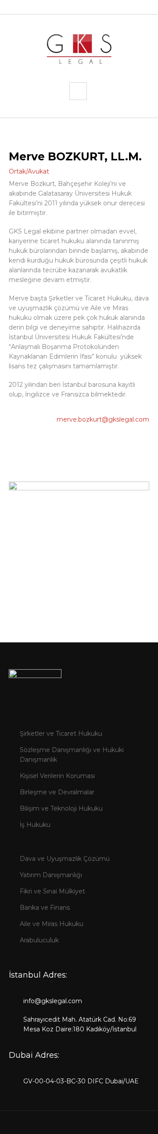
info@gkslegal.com (52, 1001)
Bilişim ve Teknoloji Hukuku (61, 808)
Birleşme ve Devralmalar (57, 792)
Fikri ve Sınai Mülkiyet (52, 891)
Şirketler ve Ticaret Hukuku (61, 733)
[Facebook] (71, 1125)
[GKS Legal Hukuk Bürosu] (79, 48)
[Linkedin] (85, 1125)
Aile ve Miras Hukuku (51, 924)
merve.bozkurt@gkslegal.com (103, 419)
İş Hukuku (35, 825)
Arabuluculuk (39, 940)
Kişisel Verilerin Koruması (57, 776)
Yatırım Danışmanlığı (51, 875)
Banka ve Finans (45, 908)
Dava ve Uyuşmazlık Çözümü (65, 859)
